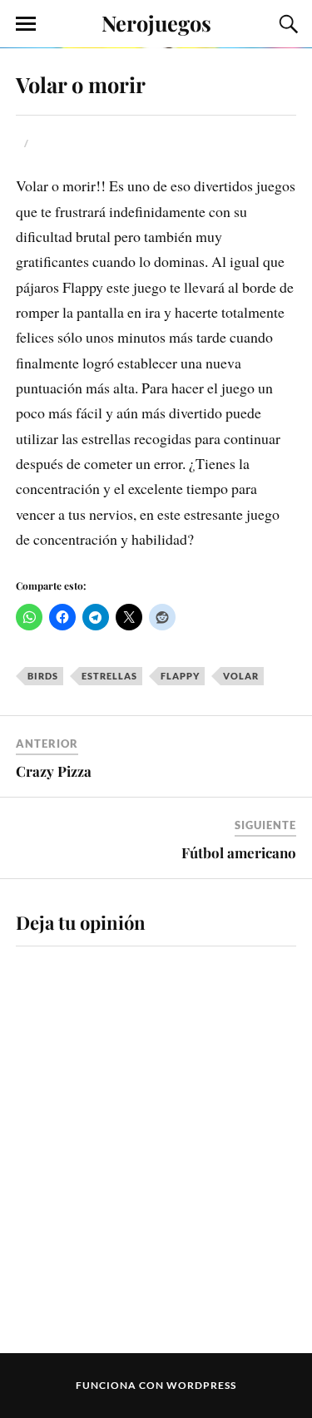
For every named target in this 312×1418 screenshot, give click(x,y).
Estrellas (109, 675)
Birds (42, 675)
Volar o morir (81, 84)
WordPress (201, 1385)
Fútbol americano (238, 852)
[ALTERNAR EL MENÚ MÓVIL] (26, 24)
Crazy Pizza (54, 771)
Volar (241, 675)
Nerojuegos (156, 22)
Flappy (180, 675)
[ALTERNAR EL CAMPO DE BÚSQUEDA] (286, 24)
